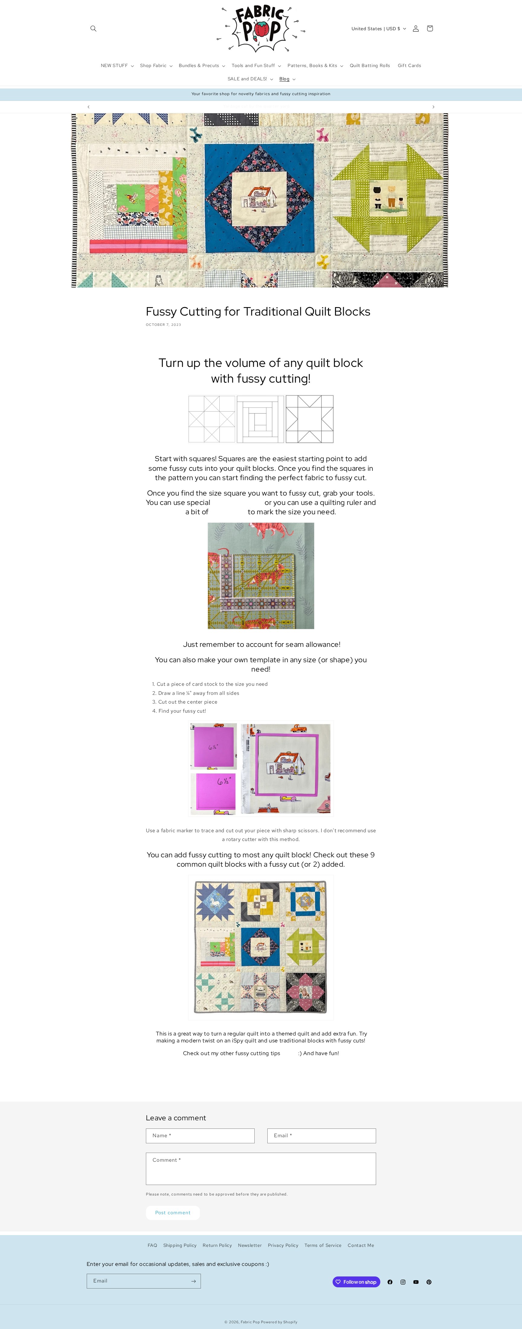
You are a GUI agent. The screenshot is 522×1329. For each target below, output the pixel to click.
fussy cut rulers (237, 502)
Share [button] (158, 343)
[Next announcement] (433, 107)
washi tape (228, 511)
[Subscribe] (193, 1281)
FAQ (152, 1245)
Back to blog (266, 1077)
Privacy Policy (283, 1245)
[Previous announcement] (88, 107)
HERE (289, 1053)
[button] (94, 28)
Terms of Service (323, 1245)
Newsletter (250, 1245)
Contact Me (361, 1245)
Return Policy (217, 1245)
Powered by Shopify (279, 1322)
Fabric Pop (250, 1322)
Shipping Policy (180, 1245)
